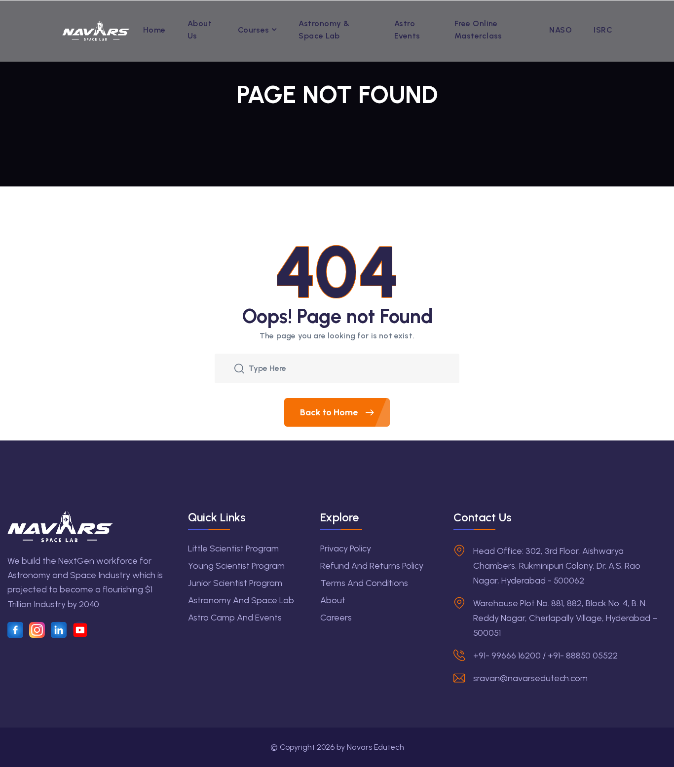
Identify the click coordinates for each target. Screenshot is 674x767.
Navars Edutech (375, 747)
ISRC (603, 30)
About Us (199, 29)
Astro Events (407, 29)
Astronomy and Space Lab (241, 600)
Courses (253, 30)
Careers (336, 617)
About (332, 600)
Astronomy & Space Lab (324, 29)
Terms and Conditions (364, 583)
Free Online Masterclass (478, 29)
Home (154, 30)
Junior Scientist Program (235, 583)
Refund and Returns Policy (371, 565)
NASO (560, 30)
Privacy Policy (345, 548)
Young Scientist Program (236, 565)
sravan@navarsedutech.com (530, 678)
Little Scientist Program (233, 548)
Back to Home (330, 412)
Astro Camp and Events (235, 617)
